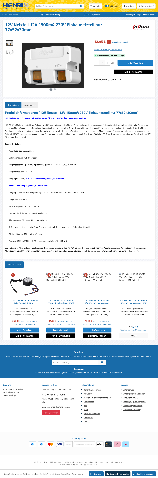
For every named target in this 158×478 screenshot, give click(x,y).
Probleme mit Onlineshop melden (97, 397)
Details (134, 335)
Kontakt (87, 421)
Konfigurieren (96, 473)
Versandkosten (72, 462)
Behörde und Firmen (92, 389)
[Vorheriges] (18, 65)
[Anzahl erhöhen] (107, 63)
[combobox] (56, 6)
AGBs (86, 409)
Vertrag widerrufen (51, 412)
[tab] (13, 105)
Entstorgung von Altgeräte (134, 401)
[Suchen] (81, 6)
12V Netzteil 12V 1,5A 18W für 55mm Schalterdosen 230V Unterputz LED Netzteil (97, 302)
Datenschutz (128, 389)
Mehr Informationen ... (74, 474)
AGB (90, 372)
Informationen (88, 385)
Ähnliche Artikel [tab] (14, 264)
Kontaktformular (63, 406)
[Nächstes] (87, 65)
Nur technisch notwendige (117, 473)
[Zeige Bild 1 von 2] (51, 89)
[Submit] (102, 362)
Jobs (85, 405)
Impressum (88, 417)
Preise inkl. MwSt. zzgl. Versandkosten (108, 49)
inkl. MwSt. (111, 6)
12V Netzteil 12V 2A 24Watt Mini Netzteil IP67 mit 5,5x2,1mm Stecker (24, 302)
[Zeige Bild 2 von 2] (55, 89)
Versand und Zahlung (132, 409)
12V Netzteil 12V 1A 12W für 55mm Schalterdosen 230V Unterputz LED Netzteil (60, 302)
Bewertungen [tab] (30, 104)
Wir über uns (89, 393)
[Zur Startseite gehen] (16, 6)
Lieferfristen (89, 401)
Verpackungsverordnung (133, 405)
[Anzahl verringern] (96, 63)
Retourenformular (130, 397)
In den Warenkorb (135, 62)
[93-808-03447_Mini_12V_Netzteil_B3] (53, 65)
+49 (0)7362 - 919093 (53, 394)
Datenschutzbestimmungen (54, 372)
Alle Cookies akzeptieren (143, 473)
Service (124, 385)
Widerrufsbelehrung (92, 413)
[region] (47, 65)
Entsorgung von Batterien (134, 393)
